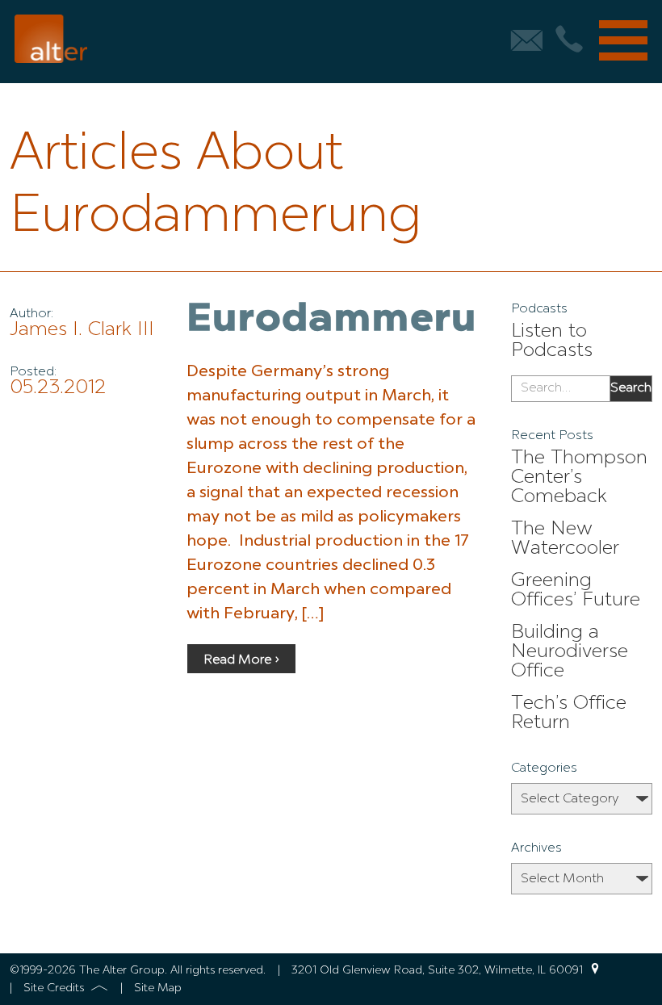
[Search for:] (560, 389)
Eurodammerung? (369, 320)
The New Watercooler (565, 539)
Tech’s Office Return (568, 713)
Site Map (158, 988)
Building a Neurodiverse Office (569, 652)
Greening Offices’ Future (575, 591)
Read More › (241, 660)
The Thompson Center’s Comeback (579, 478)
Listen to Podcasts (552, 341)
